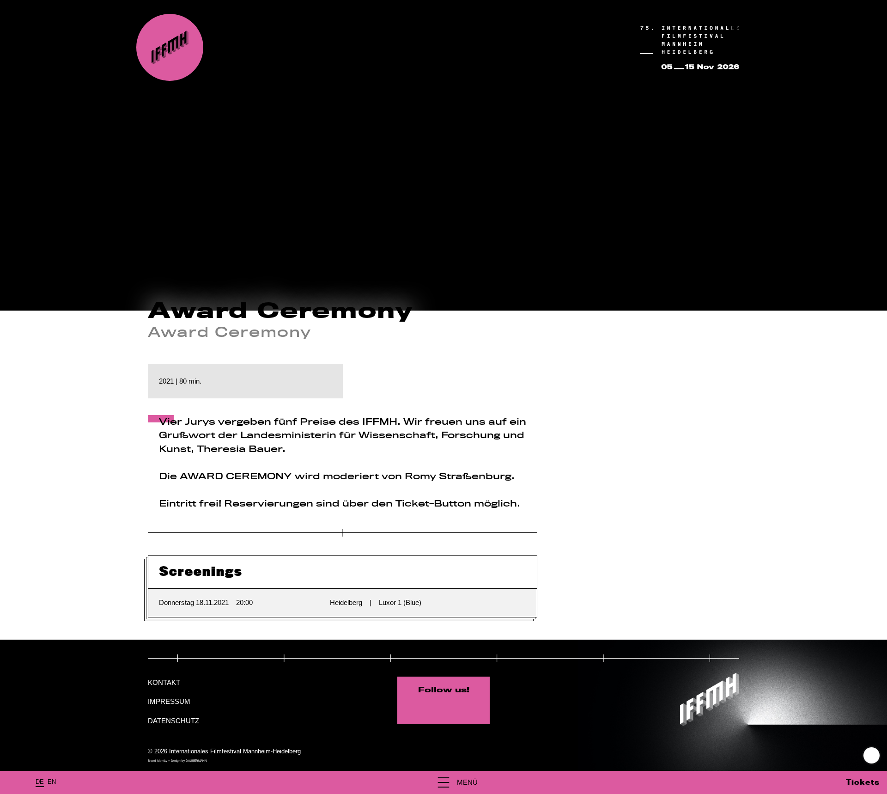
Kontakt (164, 682)
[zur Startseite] (169, 47)
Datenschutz (173, 721)
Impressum (169, 701)
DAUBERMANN (196, 760)
